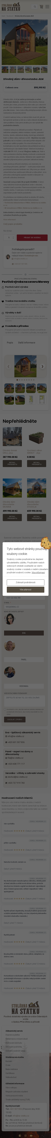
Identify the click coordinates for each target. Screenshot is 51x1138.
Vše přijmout (25, 589)
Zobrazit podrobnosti (25, 582)
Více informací (38, 572)
